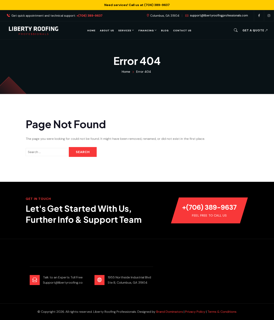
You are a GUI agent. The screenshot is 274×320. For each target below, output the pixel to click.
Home (91, 30)
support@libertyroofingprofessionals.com (219, 15)
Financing (146, 30)
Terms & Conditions (221, 312)
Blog (165, 30)
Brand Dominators (169, 312)
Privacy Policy (195, 312)
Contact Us (182, 30)
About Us (107, 30)
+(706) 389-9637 (89, 15)
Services (124, 30)
